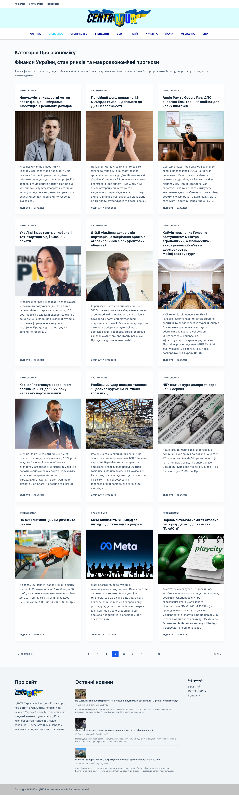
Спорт (206, 33)
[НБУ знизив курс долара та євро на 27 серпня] (191, 419)
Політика (34, 33)
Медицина (188, 33)
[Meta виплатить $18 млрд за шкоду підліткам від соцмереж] (119, 555)
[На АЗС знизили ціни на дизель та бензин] (48, 555)
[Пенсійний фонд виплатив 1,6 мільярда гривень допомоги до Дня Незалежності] (119, 136)
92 (159, 654)
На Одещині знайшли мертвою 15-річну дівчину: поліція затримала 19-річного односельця (126, 700)
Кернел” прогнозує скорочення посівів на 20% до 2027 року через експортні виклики (45, 389)
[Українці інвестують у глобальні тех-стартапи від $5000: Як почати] (48, 271)
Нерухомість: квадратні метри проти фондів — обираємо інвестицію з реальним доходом (46, 102)
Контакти (53, 4)
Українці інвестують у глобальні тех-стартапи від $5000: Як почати (46, 237)
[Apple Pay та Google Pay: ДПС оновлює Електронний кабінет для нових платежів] (191, 136)
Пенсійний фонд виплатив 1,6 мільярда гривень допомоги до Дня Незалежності (116, 102)
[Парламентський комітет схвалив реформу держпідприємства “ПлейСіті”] (191, 559)
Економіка (55, 33)
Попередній (26, 654)
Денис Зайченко (85, 705)
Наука (169, 33)
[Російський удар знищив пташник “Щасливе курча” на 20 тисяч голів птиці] (119, 424)
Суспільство (78, 33)
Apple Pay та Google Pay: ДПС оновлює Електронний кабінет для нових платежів (191, 102)
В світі (121, 33)
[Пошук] (223, 4)
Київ (135, 33)
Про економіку (28, 90)
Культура (152, 33)
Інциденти (102, 33)
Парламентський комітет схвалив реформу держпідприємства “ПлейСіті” (191, 524)
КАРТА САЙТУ (36, 4)
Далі (216, 654)
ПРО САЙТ (20, 4)
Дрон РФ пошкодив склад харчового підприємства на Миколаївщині (114, 730)
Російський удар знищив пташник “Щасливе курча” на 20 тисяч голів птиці (119, 389)
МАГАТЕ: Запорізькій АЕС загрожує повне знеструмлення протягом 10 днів (117, 759)
